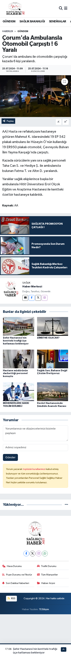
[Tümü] (66, 504)
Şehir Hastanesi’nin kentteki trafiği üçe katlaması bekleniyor (16, 341)
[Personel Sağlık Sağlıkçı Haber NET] (15, 8)
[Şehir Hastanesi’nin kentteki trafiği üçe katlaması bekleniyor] (18, 326)
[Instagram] (44, 298)
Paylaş (10, 121)
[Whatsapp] (45, 553)
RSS (13, 598)
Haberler (7, 31)
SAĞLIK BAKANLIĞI (32, 21)
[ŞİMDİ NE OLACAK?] (52, 326)
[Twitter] (38, 298)
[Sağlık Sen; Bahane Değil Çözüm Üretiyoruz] (52, 358)
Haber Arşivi (48, 583)
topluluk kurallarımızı (34, 469)
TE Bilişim (44, 609)
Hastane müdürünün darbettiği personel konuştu (15, 373)
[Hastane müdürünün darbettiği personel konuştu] (18, 358)
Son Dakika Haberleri (17, 583)
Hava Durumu (14, 566)
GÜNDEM (9, 21)
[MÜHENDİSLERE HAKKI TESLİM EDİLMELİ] (18, 391)
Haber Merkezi (32, 286)
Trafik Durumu (48, 566)
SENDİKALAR (57, 21)
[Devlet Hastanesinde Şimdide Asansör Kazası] (52, 391)
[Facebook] (31, 298)
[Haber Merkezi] (11, 289)
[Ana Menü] (65, 8)
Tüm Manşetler (49, 574)
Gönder (10, 457)
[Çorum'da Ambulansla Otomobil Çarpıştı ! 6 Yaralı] (35, 96)
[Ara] (61, 8)
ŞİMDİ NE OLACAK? (48, 338)
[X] (32, 553)
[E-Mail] (25, 298)
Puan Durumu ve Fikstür (19, 574)
